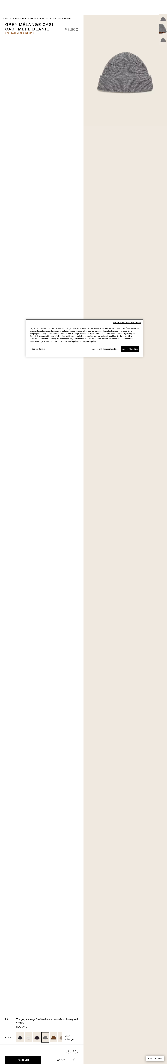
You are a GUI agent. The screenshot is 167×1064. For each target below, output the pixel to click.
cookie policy (73, 341)
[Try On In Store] (74, 1060)
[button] (163, 19)
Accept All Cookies (130, 349)
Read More (21, 1027)
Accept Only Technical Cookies (105, 349)
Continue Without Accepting (127, 323)
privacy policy (90, 341)
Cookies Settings (39, 349)
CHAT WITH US (155, 1058)
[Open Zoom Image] (125, 70)
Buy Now (61, 1060)
